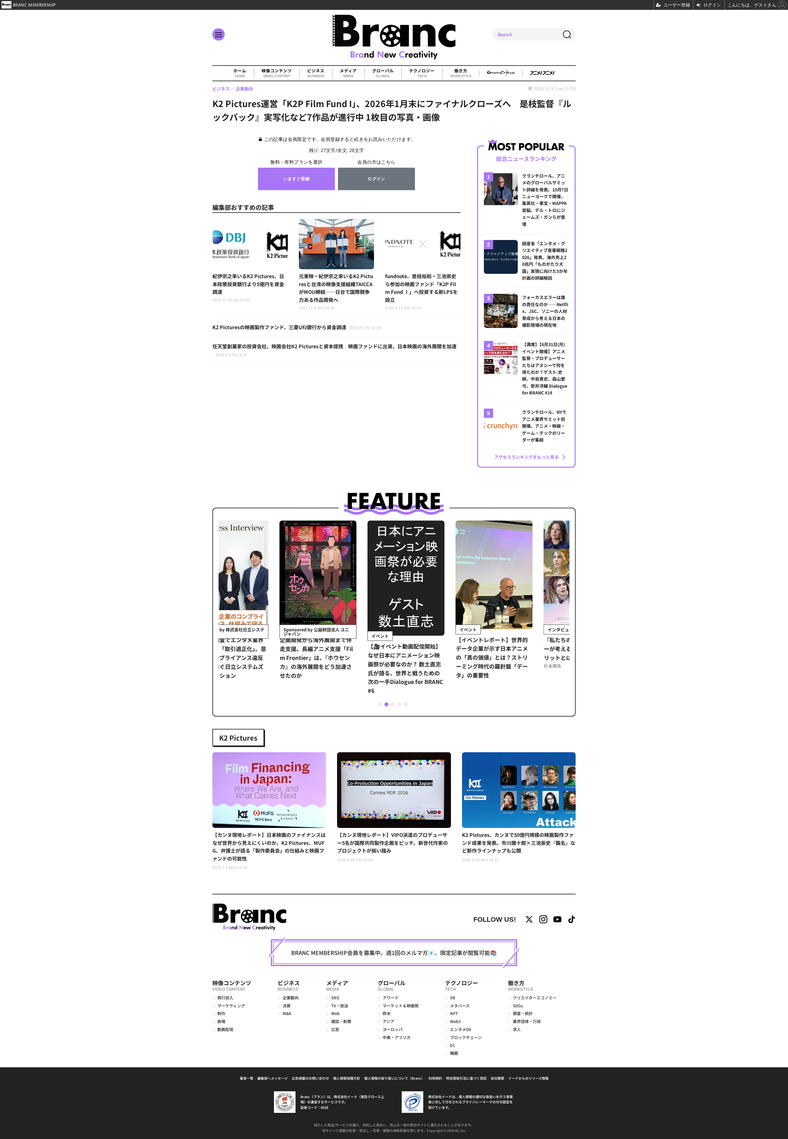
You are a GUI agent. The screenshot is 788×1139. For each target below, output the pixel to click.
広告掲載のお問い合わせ (310, 1078)
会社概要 (497, 1078)
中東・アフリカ (397, 1037)
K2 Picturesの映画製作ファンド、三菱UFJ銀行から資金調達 (296, 327)
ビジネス (315, 73)
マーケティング (231, 1006)
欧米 (387, 1013)
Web (335, 1013)
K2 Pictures (238, 737)
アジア (388, 1021)
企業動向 (291, 998)
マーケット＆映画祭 (401, 1006)
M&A (287, 1013)
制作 (221, 1013)
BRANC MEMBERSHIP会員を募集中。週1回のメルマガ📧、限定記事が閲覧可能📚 (394, 953)
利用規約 (435, 1078)
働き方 (460, 73)
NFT (454, 1013)
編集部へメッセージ (272, 1078)
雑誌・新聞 (341, 1021)
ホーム (239, 73)
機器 (454, 1053)
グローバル (383, 73)
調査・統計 (523, 1013)
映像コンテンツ (277, 73)
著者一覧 (246, 1078)
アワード (391, 998)
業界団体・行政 (527, 1021)
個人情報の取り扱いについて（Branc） (394, 1078)
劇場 (221, 1021)
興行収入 (225, 998)
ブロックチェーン (466, 1037)
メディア (348, 73)
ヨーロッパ (393, 1029)
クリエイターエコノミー (535, 998)
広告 (335, 1029)
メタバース (460, 1006)
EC (452, 1045)
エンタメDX (460, 1029)
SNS (335, 998)
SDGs (518, 1006)
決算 (287, 1006)
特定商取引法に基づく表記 (466, 1078)
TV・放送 (339, 1006)
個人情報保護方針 (346, 1078)
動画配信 (225, 1029)
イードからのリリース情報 (528, 1078)
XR (452, 998)
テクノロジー (422, 73)
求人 (517, 1029)
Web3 (455, 1021)
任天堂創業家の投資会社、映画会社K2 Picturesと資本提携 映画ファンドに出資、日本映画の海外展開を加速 (334, 349)
